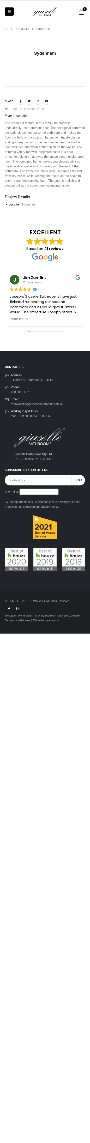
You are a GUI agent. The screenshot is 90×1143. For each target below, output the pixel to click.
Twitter (29, 101)
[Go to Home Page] (6, 28)
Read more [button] (19, 319)
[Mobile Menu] (9, 11)
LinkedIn (38, 101)
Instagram (17, 608)
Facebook (20, 101)
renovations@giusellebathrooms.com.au (37, 403)
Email (46, 101)
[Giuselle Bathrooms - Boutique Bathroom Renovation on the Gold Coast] (45, 11)
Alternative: (12, 491)
